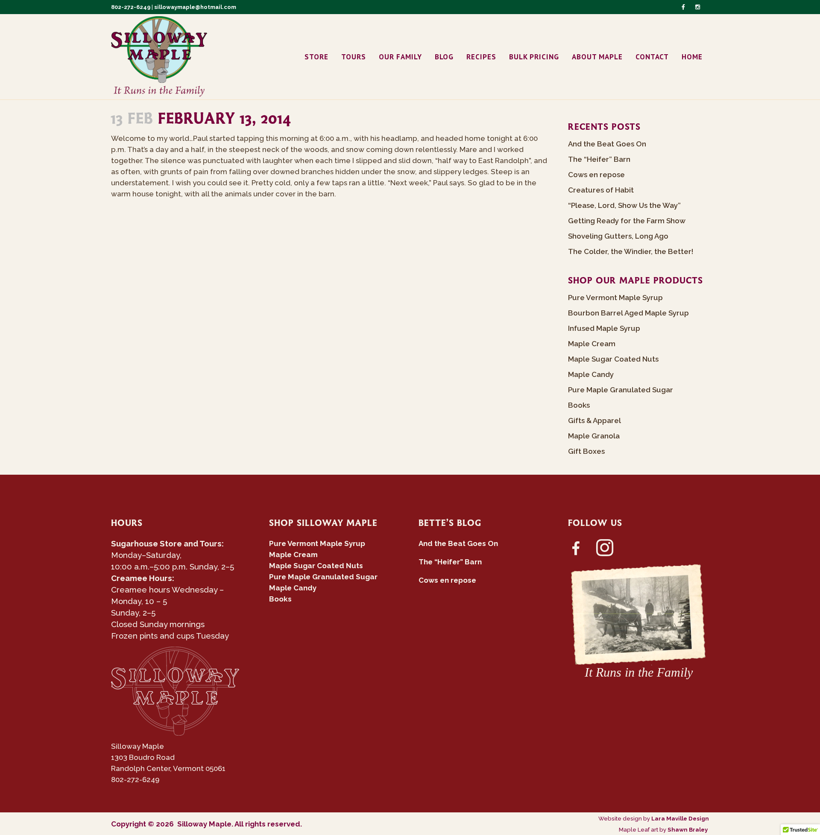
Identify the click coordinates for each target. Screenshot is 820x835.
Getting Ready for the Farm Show (626, 220)
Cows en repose (596, 174)
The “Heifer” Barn (599, 159)
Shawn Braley (688, 829)
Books (579, 405)
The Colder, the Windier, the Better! (630, 251)
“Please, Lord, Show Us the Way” (624, 205)
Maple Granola (594, 436)
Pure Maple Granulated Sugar (620, 389)
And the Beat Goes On (607, 144)
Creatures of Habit (601, 190)
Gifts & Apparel (594, 420)
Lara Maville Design (680, 818)
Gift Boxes (586, 451)
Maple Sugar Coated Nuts (613, 359)
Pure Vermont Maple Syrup (615, 297)
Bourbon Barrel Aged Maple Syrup (628, 313)
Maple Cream (591, 343)
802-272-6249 (130, 7)
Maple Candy (591, 374)
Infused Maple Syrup (604, 328)
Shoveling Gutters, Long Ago (618, 236)
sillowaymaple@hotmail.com (195, 7)
